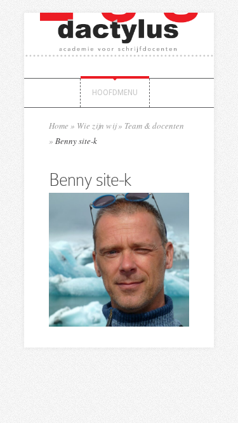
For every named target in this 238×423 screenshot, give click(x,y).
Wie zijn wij (96, 125)
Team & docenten (154, 125)
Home (59, 125)
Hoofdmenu (115, 92)
